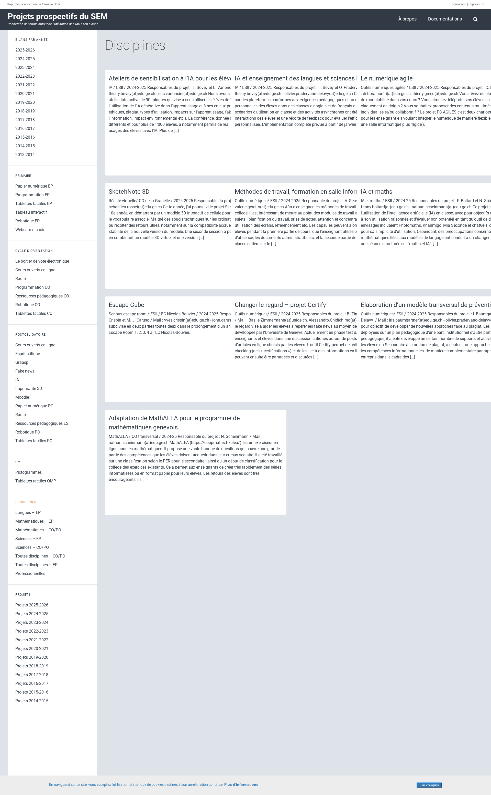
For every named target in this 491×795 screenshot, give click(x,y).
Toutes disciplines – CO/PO (40, 556)
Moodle (22, 397)
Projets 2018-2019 (31, 666)
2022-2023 (25, 76)
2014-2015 (25, 145)
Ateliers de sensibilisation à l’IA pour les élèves (172, 78)
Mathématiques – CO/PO (38, 530)
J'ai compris (429, 785)
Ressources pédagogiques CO (42, 296)
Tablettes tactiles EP (33, 203)
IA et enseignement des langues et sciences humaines (309, 78)
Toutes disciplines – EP (36, 564)
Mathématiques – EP (34, 521)
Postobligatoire (30, 334)
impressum (476, 4)
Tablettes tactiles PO (33, 440)
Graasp (21, 362)
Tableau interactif (31, 212)
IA (17, 379)
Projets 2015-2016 (31, 692)
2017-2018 (25, 119)
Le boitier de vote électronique (42, 261)
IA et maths (376, 191)
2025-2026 (25, 50)
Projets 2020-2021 (31, 648)
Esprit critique (27, 353)
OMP (19, 462)
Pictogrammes (28, 472)
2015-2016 (25, 137)
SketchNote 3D (129, 191)
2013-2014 (25, 154)
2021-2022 (25, 84)
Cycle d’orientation (34, 251)
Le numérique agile (387, 78)
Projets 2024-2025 (31, 613)
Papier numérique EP (34, 186)
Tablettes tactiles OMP (35, 481)
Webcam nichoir (29, 229)
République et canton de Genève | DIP (33, 4)
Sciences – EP (28, 538)
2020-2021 (25, 93)
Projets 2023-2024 (31, 622)
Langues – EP (28, 512)
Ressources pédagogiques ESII (43, 423)
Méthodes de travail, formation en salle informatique (306, 191)
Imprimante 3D (28, 388)
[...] (176, 130)
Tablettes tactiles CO (33, 313)
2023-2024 (25, 67)
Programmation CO (32, 287)
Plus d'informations (241, 784)
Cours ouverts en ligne (35, 269)
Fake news (25, 371)
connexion (459, 4)
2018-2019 (25, 111)
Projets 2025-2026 (31, 605)
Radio (20, 278)
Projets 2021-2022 (31, 639)
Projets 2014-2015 (31, 700)
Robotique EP (27, 221)
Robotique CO (27, 304)
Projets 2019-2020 (31, 657)
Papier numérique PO (34, 406)
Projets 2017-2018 (31, 674)
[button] (475, 19)
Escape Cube (126, 304)
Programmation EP (32, 194)
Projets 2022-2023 (31, 631)
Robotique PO (27, 432)
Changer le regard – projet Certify (280, 304)
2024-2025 (25, 58)
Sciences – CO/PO (32, 547)
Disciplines (25, 502)
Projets (22, 594)
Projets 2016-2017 (31, 683)
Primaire (23, 176)
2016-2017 (25, 128)
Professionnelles (30, 573)
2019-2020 (25, 102)
